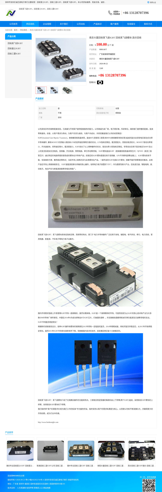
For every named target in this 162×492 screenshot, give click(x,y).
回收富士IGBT (14, 48)
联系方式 (148, 24)
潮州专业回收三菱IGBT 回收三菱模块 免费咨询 (55, 466)
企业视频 (47, 24)
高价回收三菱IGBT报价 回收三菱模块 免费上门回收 (117, 466)
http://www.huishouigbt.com (48, 422)
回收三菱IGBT (14, 54)
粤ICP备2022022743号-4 (34, 480)
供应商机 (30, 24)
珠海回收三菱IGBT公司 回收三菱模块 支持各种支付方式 (28, 466)
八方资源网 (21, 488)
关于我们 (64, 24)
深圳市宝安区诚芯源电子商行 (55, 480)
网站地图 (46, 488)
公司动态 (81, 24)
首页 (15, 30)
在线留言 (131, 24)
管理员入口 (38, 488)
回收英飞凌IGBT (15, 43)
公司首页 (13, 24)
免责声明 (29, 488)
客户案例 (114, 24)
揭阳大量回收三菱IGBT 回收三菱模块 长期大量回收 (87, 466)
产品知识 (98, 24)
